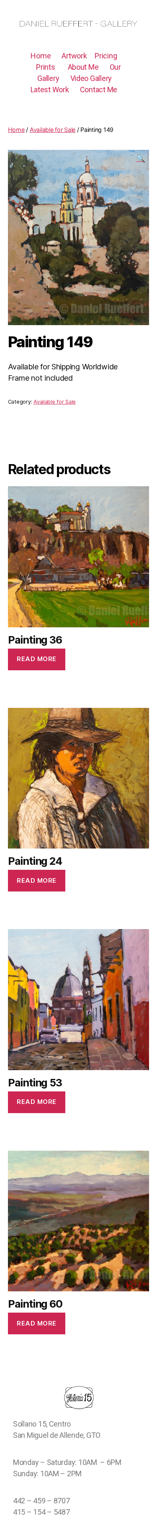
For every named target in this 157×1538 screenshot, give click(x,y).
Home (41, 55)
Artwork (74, 55)
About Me (83, 67)
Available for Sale (54, 402)
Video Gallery (91, 78)
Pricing (106, 55)
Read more (37, 659)
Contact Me (98, 89)
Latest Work (50, 89)
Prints (45, 67)
